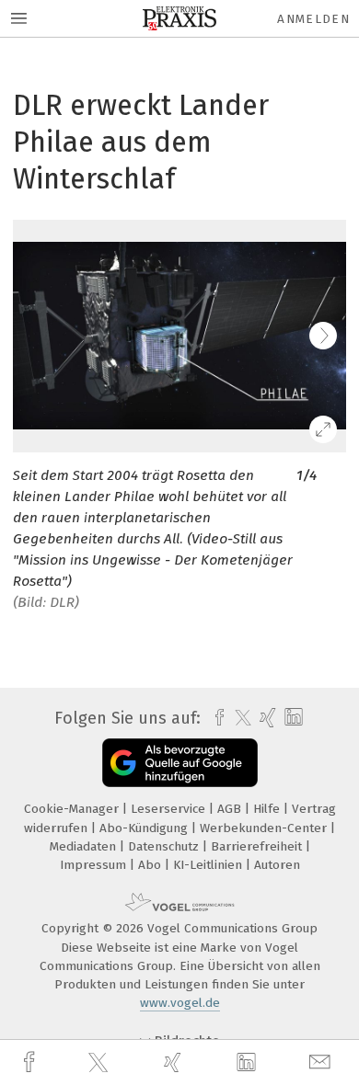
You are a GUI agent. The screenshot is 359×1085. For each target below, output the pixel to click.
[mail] (322, 1062)
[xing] (175, 1062)
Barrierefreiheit (258, 846)
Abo (151, 865)
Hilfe (268, 809)
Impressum (95, 865)
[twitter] (100, 1063)
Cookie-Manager (73, 809)
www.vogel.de (180, 1003)
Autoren (277, 865)
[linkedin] (248, 1063)
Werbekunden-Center (265, 828)
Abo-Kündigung (145, 828)
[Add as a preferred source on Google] (180, 762)
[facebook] (31, 1062)
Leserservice (170, 809)
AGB (231, 809)
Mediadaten (85, 846)
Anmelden (313, 19)
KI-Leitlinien (209, 865)
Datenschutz (165, 846)
